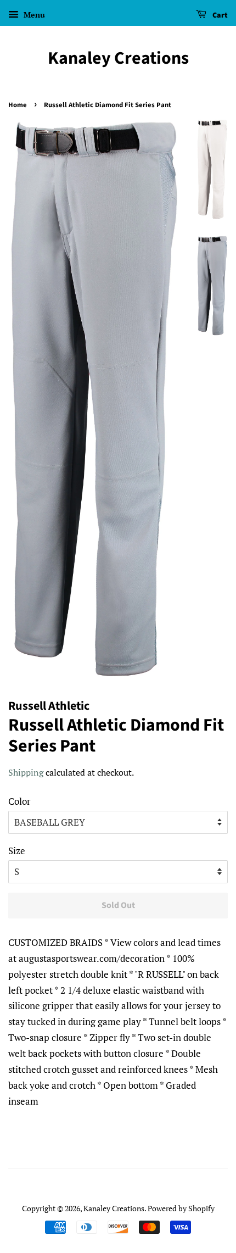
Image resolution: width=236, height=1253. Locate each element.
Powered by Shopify (181, 1208)
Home (17, 105)
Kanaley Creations (118, 58)
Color (19, 801)
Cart (219, 15)
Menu (33, 14)
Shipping (25, 772)
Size (16, 850)
